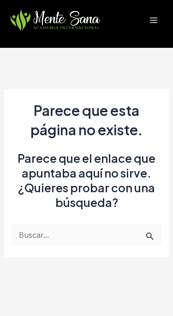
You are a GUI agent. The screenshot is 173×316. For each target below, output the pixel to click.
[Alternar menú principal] (153, 20)
